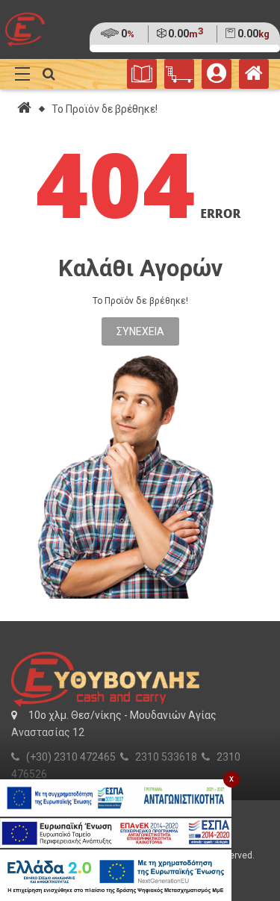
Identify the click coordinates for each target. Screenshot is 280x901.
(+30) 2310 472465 (71, 757)
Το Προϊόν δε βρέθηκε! (105, 109)
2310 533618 (166, 757)
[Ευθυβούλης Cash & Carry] (254, 77)
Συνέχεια (140, 331)
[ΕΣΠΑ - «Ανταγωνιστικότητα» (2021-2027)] (115, 798)
